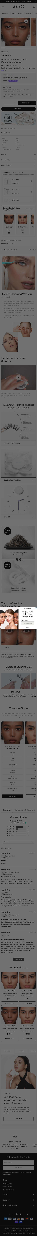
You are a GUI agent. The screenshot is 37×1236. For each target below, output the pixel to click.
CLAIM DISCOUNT (28, 623)
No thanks (27, 627)
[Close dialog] (36, 608)
